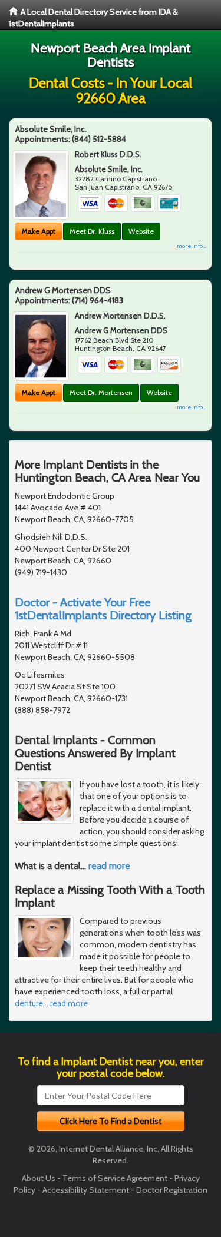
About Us (38, 1178)
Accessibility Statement (85, 1190)
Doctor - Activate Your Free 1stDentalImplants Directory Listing (103, 608)
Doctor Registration (171, 1190)
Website (141, 231)
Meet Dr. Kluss (92, 231)
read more (109, 865)
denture (29, 1003)
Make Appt (38, 231)
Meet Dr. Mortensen (101, 392)
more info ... (191, 246)
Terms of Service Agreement (114, 1178)
